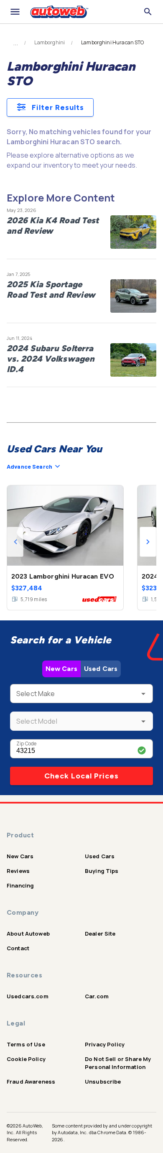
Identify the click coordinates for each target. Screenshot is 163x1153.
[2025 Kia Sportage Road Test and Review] (133, 296)
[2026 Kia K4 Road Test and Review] (133, 232)
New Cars (61, 669)
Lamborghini (49, 42)
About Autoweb (28, 933)
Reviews (18, 871)
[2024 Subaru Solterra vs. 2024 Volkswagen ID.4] (133, 360)
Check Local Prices (81, 776)
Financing (20, 885)
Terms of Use (26, 1044)
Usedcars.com (27, 996)
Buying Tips (102, 871)
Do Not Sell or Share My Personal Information (118, 1063)
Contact (18, 948)
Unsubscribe (103, 1081)
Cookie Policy (26, 1059)
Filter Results (58, 107)
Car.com (97, 996)
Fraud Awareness (31, 1081)
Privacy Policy (105, 1044)
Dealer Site (100, 933)
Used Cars (100, 669)
